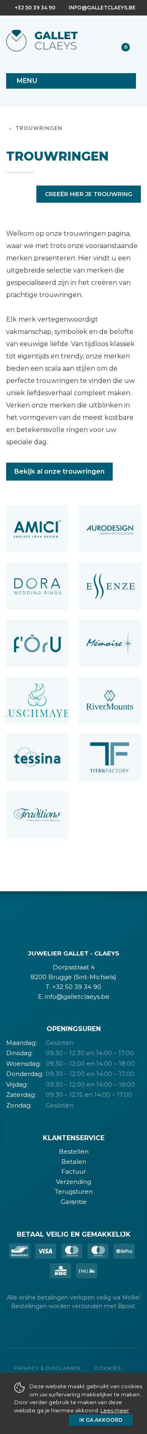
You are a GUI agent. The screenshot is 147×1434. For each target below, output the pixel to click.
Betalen (73, 1162)
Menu (27, 81)
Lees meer (114, 1410)
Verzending (73, 1182)
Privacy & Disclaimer (47, 1368)
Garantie (74, 1202)
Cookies (108, 1368)
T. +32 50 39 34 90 (73, 987)
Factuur (73, 1171)
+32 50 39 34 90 (35, 7)
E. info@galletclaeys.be (73, 996)
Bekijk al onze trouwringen (59, 471)
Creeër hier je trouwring (88, 194)
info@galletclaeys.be (102, 7)
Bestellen (74, 1151)
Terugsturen (74, 1191)
